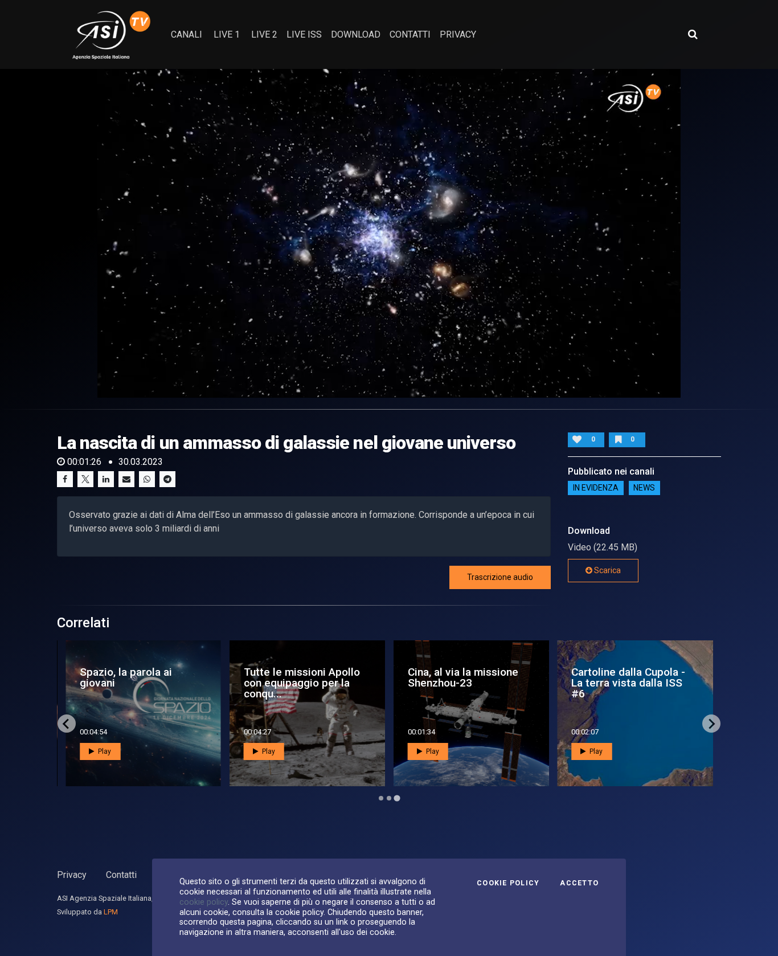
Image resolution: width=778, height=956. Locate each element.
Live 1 (227, 34)
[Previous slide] (67, 723)
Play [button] (103, 751)
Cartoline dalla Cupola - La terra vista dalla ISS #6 (628, 682)
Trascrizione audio (500, 577)
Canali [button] (186, 34)
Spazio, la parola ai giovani (126, 677)
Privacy (72, 874)
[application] (389, 233)
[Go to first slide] (711, 723)
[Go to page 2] (389, 798)
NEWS (644, 488)
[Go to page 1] (381, 798)
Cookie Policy (508, 883)
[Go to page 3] (397, 798)
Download (355, 34)
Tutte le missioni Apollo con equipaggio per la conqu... (302, 682)
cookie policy (203, 901)
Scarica (606, 570)
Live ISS (304, 34)
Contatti (121, 874)
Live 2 (264, 34)
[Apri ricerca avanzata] (692, 34)
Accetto (579, 883)
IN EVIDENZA (596, 488)
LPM (111, 912)
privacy (458, 34)
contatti (410, 34)
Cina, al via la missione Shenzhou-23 (463, 677)
